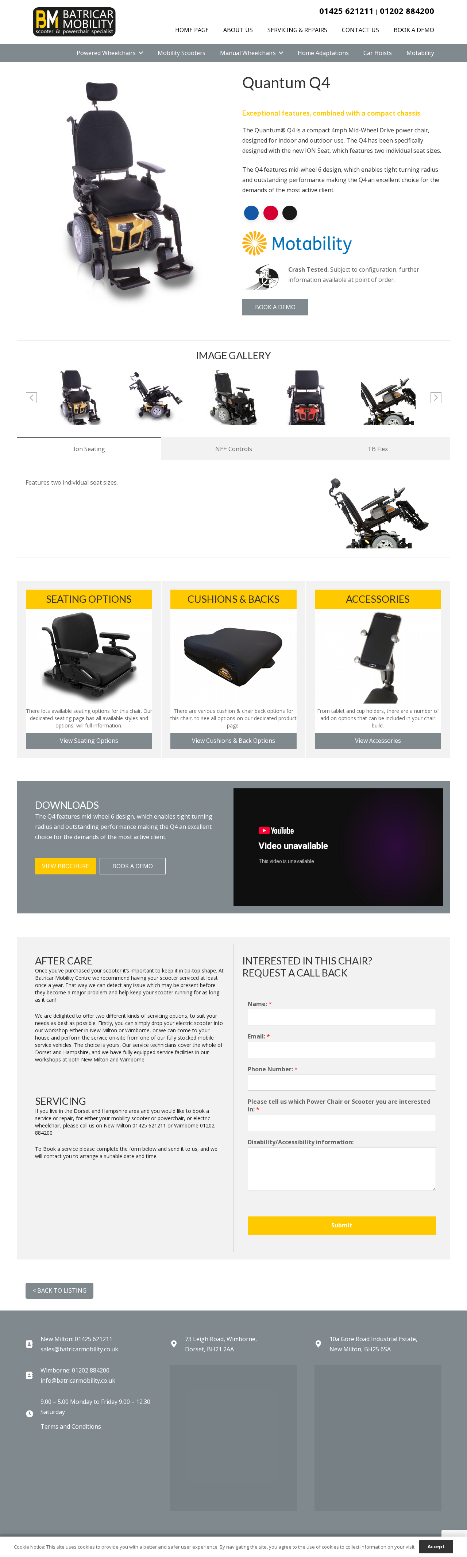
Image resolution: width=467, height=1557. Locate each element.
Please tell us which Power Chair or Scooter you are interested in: (339, 1105)
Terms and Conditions (70, 1426)
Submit (341, 1225)
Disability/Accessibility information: (301, 1142)
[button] (141, 52)
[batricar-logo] (74, 21)
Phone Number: (273, 1069)
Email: (259, 1036)
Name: (260, 1004)
